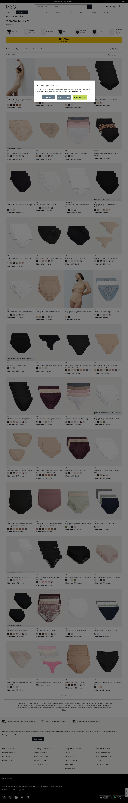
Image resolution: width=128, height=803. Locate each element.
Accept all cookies (80, 97)
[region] (64, 91)
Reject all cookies (64, 97)
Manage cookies (48, 97)
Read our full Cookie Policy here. (72, 91)
